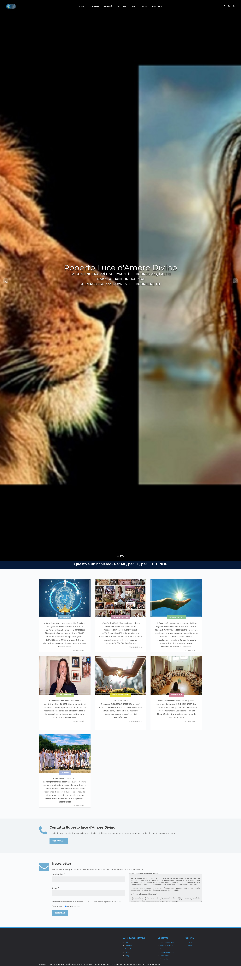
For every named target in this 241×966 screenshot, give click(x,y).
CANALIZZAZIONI (64, 695)
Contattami (58, 841)
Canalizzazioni (165, 955)
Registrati (60, 913)
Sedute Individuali (167, 952)
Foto (190, 942)
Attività (107, 6)
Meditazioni (164, 959)
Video (190, 945)
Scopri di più (78, 650)
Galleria (121, 6)
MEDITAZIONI (176, 695)
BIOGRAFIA (64, 617)
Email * (55, 888)
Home (82, 6)
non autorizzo (73, 906)
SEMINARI (65, 773)
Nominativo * (58, 874)
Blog (144, 6)
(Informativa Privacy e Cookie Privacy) (141, 964)
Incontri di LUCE (176, 617)
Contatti (157, 6)
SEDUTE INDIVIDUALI (121, 695)
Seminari (163, 949)
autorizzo (58, 906)
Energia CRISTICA (120, 617)
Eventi (134, 6)
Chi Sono (94, 6)
